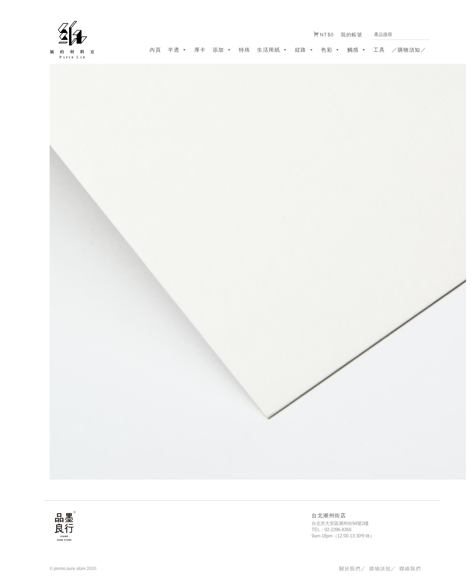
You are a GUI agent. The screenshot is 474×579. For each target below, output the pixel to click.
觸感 (353, 50)
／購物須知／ (409, 50)
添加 (218, 50)
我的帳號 (351, 34)
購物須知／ (382, 568)
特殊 (244, 50)
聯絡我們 (410, 568)
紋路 (300, 50)
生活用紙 (268, 50)
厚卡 (200, 50)
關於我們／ (352, 568)
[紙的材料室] (69, 39)
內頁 (155, 50)
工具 (379, 50)
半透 (173, 50)
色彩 (326, 50)
